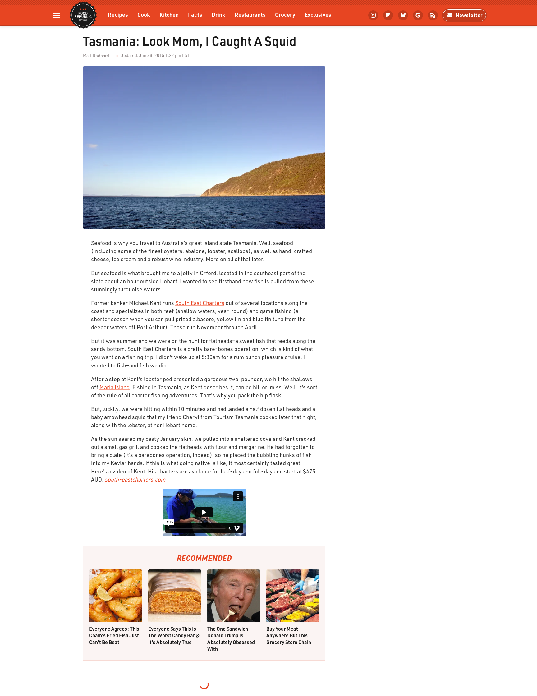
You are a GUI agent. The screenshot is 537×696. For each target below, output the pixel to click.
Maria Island (114, 387)
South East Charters (199, 302)
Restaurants (250, 14)
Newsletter (469, 15)
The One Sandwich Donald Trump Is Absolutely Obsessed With (231, 638)
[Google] (418, 15)
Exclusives (318, 14)
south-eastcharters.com (135, 479)
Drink (218, 14)
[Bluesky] (403, 15)
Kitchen (169, 14)
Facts (195, 14)
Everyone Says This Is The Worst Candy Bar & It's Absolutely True (174, 635)
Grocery (285, 14)
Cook (143, 14)
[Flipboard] (388, 15)
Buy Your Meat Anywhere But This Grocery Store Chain (288, 635)
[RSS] (433, 15)
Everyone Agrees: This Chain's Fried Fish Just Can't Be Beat (114, 635)
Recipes (118, 14)
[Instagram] (373, 15)
